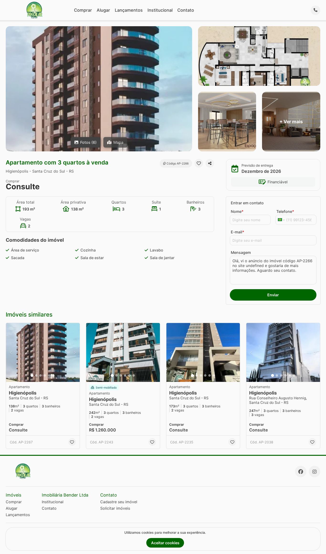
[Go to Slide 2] (36, 375)
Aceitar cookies (165, 542)
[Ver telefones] (315, 10)
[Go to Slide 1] (32, 375)
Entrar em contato (247, 202)
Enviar (273, 294)
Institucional (160, 10)
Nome (237, 211)
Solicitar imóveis (115, 508)
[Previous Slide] (11, 352)
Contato (185, 10)
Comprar (83, 10)
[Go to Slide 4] (45, 375)
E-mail (237, 232)
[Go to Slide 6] (53, 375)
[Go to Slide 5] (49, 375)
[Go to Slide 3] (40, 375)
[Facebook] (300, 471)
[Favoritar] (199, 163)
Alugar (103, 10)
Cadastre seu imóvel (118, 501)
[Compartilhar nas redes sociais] (209, 163)
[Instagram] (314, 471)
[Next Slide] (75, 352)
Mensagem (241, 252)
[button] (43, 352)
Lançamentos (129, 10)
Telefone (285, 211)
